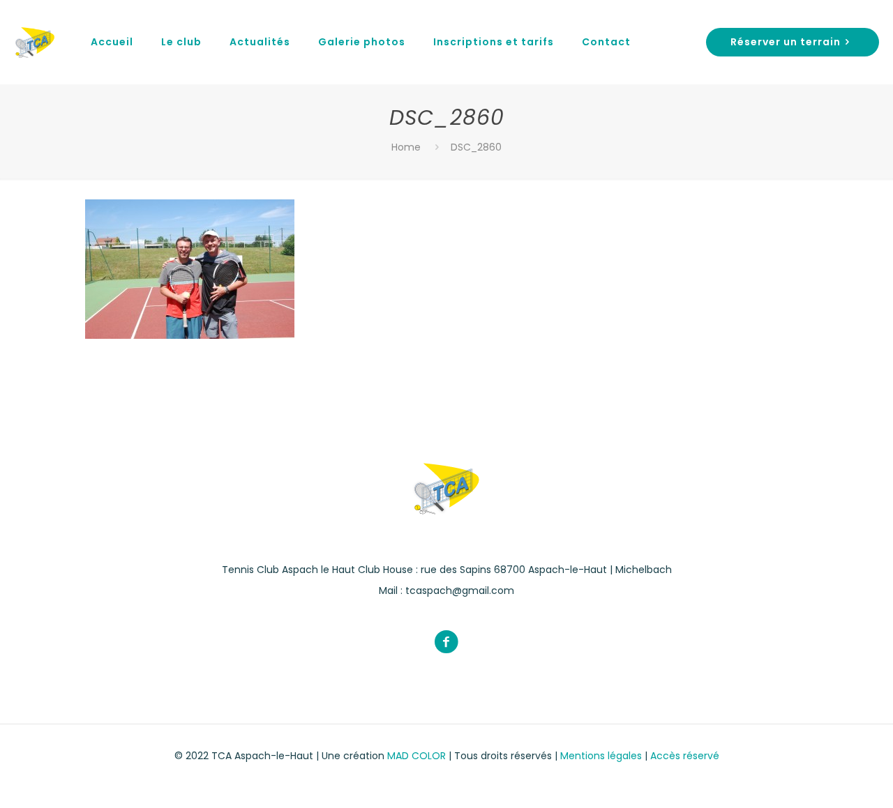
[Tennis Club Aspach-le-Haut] (35, 42)
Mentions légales (602, 756)
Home (406, 147)
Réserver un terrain (785, 42)
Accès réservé (684, 756)
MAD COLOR (416, 756)
